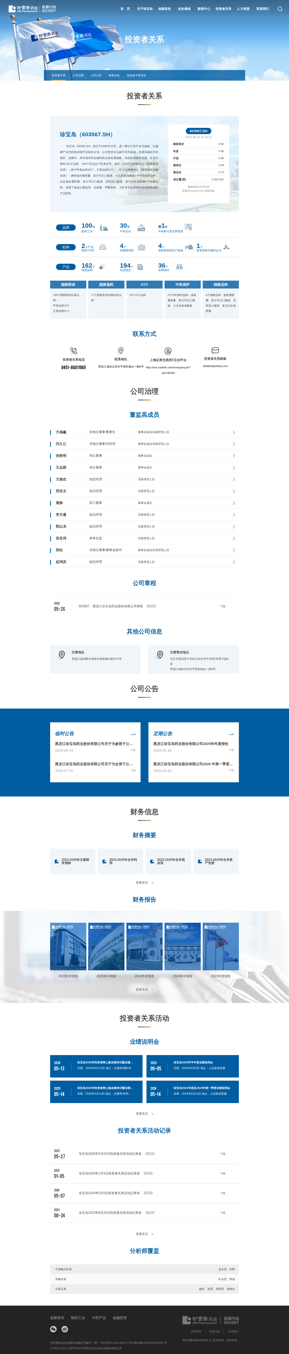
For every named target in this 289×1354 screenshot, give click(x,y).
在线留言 (233, 1331)
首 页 (125, 8)
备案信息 (214, 1331)
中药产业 (99, 1318)
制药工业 (78, 1318)
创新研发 (164, 8)
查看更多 (142, 882)
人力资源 (243, 8)
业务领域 (184, 8)
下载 (133, 750)
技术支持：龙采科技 (225, 1340)
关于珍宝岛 (145, 8)
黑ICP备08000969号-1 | (197, 1340)
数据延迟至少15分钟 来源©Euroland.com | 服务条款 (198, 188)
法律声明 (196, 1331)
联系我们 (263, 8)
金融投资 (120, 1318)
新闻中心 (204, 8)
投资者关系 (223, 8)
